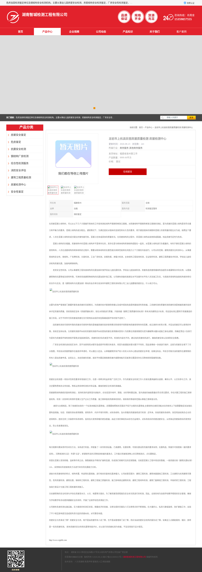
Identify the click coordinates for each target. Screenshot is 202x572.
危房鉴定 (16, 142)
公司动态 (101, 31)
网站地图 (106, 562)
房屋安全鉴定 (18, 135)
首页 (20, 31)
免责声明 (88, 562)
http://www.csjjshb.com (58, 540)
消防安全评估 (18, 170)
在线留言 (127, 171)
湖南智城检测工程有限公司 (134, 557)
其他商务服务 (136, 148)
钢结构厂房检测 (20, 156)
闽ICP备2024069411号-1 (113, 557)
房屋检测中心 (18, 184)
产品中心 (47, 31)
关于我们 (155, 31)
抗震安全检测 (18, 149)
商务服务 (124, 148)
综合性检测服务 (20, 163)
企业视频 (74, 31)
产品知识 (128, 31)
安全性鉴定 (17, 191)
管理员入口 (97, 562)
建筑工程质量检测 (21, 177)
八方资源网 (79, 562)
